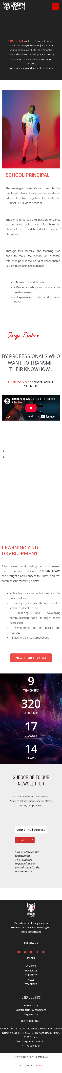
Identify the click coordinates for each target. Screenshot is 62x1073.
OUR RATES (31, 975)
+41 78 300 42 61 (31, 1045)
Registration (31, 1014)
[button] (31, 451)
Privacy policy (31, 1005)
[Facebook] (18, 952)
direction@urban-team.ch (30, 1041)
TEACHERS (31, 984)
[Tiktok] (37, 952)
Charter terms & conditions (31, 1009)
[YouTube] (31, 952)
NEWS (31, 979)
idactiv (38, 1065)
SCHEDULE (31, 970)
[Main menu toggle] (55, 6)
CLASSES (31, 966)
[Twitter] (24, 952)
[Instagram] (43, 952)
